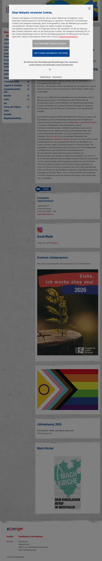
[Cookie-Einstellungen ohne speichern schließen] (89, 8)
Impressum (57, 77)
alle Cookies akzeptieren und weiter (51, 53)
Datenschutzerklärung (68, 37)
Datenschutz (45, 77)
